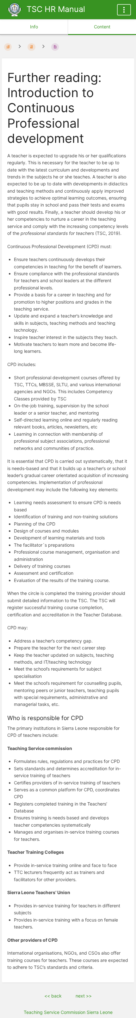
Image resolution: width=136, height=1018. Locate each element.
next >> (84, 995)
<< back (53, 995)
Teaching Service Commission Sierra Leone (68, 1012)
